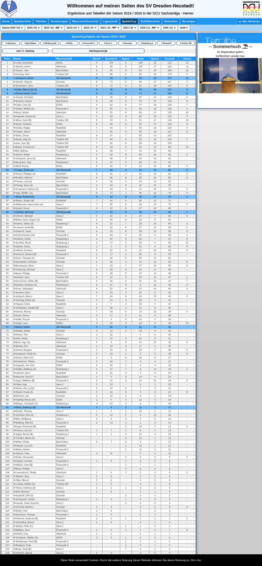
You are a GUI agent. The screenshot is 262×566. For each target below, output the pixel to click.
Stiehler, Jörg (22, 476)
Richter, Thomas (23, 411)
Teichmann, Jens (24, 85)
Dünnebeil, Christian (26, 262)
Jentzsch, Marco (23, 296)
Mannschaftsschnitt (85, 21)
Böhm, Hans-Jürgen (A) (27, 219)
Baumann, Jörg (23, 162)
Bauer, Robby (22, 468)
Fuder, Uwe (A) (23, 105)
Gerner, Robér (22, 154)
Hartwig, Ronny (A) (25, 399)
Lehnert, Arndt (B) (24, 227)
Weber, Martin (22, 449)
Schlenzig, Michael (25, 269)
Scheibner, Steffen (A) (26, 537)
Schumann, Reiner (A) (27, 189)
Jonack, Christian (24, 97)
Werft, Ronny (22, 166)
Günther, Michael (24, 212)
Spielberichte (22, 21)
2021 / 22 (128, 27)
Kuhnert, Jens (22, 373)
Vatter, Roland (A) (24, 196)
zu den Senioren (249, 21)
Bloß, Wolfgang (23, 419)
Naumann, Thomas (25, 514)
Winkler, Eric (21, 346)
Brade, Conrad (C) (25, 147)
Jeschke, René (23, 242)
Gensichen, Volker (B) (26, 281)
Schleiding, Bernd (24, 522)
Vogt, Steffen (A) (24, 193)
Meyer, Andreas (23, 124)
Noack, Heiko (22, 327)
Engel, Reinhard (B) (25, 426)
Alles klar (195, 560)
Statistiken (171, 21)
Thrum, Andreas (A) (25, 488)
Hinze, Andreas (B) (25, 407)
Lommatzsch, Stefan (25, 472)
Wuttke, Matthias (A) (25, 369)
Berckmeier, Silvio (24, 265)
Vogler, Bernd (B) (24, 434)
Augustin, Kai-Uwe (25, 365)
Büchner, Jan (22, 396)
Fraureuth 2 (89, 43)
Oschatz (128, 43)
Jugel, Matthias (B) (25, 380)
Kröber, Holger (22, 128)
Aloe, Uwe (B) (22, 143)
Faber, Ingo (21, 384)
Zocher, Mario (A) (24, 357)
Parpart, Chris (22, 304)
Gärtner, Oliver (22, 246)
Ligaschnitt (110, 21)
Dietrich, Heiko (23, 239)
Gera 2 (108, 43)
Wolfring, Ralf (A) (24, 422)
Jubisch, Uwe (22, 453)
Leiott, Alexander (24, 62)
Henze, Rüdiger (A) (25, 174)
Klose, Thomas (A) (25, 258)
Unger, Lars (21, 323)
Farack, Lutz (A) (23, 430)
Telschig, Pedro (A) (25, 300)
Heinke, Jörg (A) (23, 82)
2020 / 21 (168, 27)
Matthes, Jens (22, 530)
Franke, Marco (22, 131)
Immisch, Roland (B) (25, 254)
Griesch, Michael (24, 216)
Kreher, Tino (21, 334)
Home (6, 21)
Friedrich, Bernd (23, 553)
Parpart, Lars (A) (23, 445)
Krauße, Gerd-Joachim (27, 503)
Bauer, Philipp (22, 273)
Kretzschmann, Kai (25, 235)
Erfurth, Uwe (21, 533)
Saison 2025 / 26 (11, 27)
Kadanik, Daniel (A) (25, 116)
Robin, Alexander (24, 457)
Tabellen (40, 21)
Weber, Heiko (22, 442)
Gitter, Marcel (22, 480)
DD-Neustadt (50, 43)
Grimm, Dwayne (23, 350)
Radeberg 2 (147, 43)
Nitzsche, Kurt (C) (24, 376)
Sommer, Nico (22, 292)
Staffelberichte (150, 21)
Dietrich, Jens (22, 277)
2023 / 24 (72, 27)
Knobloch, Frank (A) (25, 354)
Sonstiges (188, 21)
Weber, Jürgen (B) (24, 200)
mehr (183, 27)
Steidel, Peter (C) (24, 526)
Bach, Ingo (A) (22, 342)
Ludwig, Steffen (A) (25, 484)
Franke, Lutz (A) (23, 181)
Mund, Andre (22, 112)
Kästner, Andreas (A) (26, 285)
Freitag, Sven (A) (24, 185)
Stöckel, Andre (22, 66)
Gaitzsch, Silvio (23, 231)
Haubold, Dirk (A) (24, 495)
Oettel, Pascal (22, 319)
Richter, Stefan (22, 331)
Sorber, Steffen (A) (24, 108)
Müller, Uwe (21, 511)
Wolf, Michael (22, 491)
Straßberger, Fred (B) (26, 541)
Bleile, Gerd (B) (23, 549)
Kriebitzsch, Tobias (25, 361)
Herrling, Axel (22, 74)
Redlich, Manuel (23, 177)
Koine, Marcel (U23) (26, 89)
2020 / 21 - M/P (148, 27)
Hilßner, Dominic (24, 250)
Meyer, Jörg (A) (23, 139)
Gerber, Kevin (22, 208)
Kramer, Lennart (23, 461)
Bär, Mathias (21, 151)
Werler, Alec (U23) (24, 388)
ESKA (70, 43)
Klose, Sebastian (24, 288)
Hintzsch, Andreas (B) (26, 518)
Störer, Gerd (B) (23, 120)
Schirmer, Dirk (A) (24, 415)
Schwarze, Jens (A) (25, 158)
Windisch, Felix (23, 545)
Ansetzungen (59, 21)
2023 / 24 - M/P (52, 27)
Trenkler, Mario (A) (25, 438)
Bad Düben (30, 43)
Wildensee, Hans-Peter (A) (29, 204)
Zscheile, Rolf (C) (24, 507)
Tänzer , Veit (21, 70)
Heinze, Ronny (23, 311)
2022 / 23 (89, 27)
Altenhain (11, 43)
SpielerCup (129, 21)
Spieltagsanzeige (98, 51)
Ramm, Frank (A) (24, 392)
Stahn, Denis (22, 135)
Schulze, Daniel (23, 101)
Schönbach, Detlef (25, 499)
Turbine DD (186, 43)
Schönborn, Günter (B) (27, 308)
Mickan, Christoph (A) (26, 403)
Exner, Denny (22, 315)
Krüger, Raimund (24, 170)
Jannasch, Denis (24, 78)
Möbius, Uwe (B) (24, 465)
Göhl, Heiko (21, 338)
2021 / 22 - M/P (109, 27)
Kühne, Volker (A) (24, 223)
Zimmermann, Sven (26, 93)
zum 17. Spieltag (25, 51)
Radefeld (166, 43)
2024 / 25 (32, 27)
